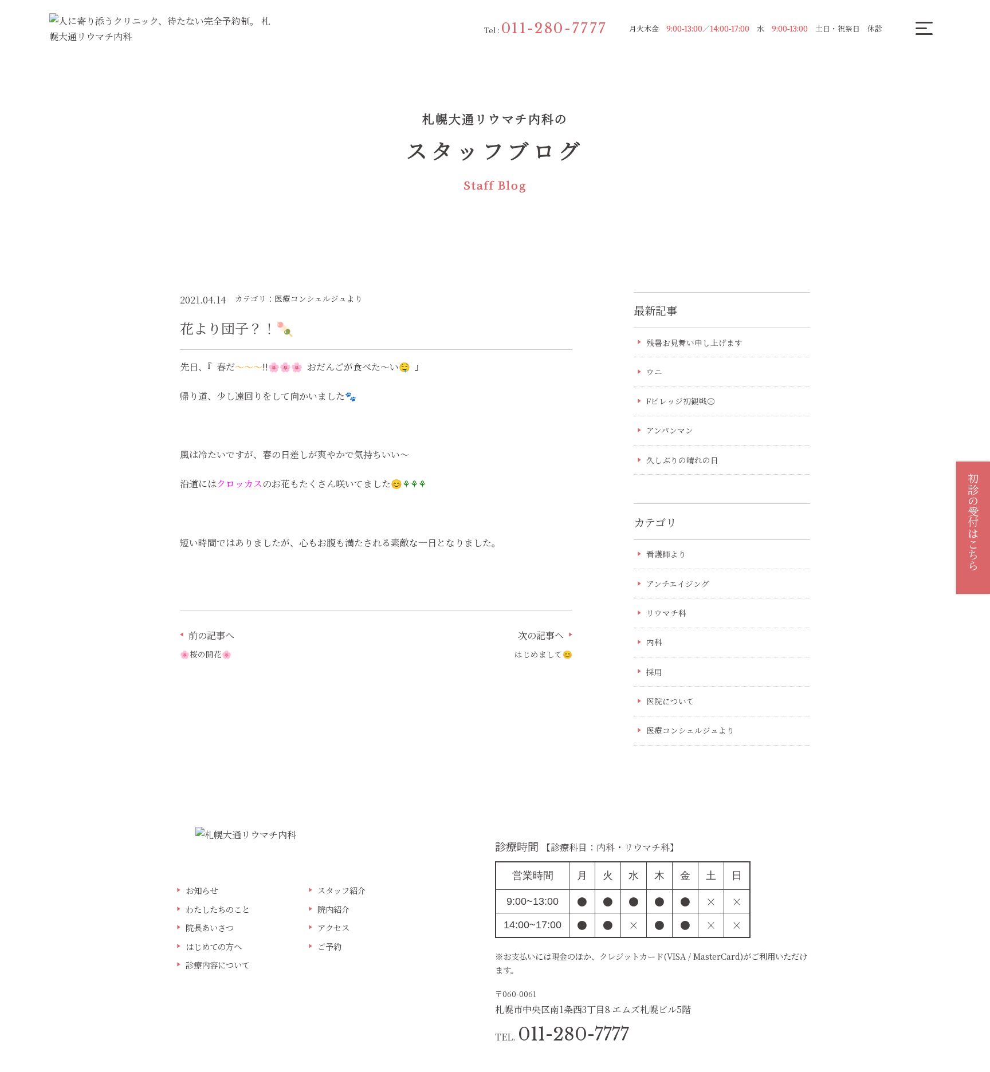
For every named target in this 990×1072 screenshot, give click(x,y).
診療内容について (218, 965)
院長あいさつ (210, 927)
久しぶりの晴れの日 (682, 460)
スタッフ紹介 (341, 890)
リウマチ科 (666, 612)
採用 (654, 671)
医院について (670, 701)
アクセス (333, 927)
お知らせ (202, 890)
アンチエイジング (677, 583)
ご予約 (329, 946)
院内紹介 (333, 909)
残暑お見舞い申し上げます (694, 342)
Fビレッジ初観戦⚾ (680, 401)
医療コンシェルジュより (690, 730)
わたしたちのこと (218, 909)
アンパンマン (669, 430)
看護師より (666, 553)
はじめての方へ (214, 946)
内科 (654, 642)
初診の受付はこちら (973, 522)
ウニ (654, 371)
